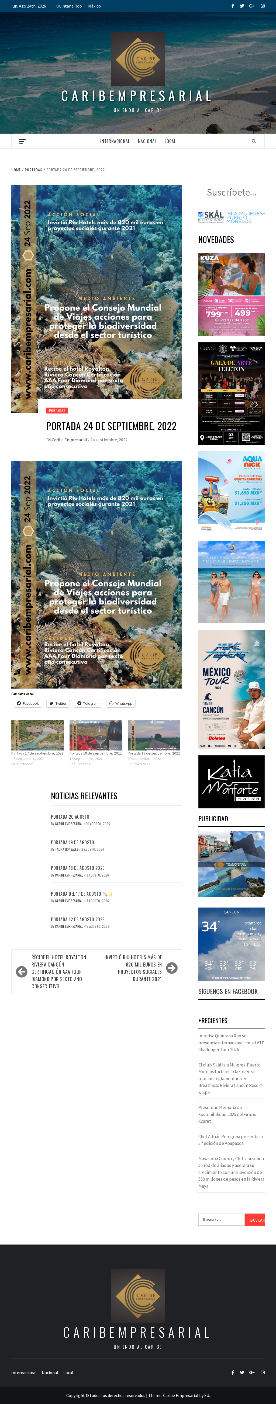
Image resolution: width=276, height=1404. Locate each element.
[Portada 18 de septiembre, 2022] (96, 735)
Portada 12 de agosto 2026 (78, 919)
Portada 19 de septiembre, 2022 (154, 753)
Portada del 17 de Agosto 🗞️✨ (82, 894)
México (94, 6)
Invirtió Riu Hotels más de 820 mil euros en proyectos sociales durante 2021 (133, 968)
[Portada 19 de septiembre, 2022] (154, 735)
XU (206, 1395)
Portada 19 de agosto (72, 842)
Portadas (57, 410)
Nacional (147, 141)
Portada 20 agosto (70, 817)
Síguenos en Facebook (228, 991)
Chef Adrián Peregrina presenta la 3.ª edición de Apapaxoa (230, 1140)
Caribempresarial (137, 95)
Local (170, 141)
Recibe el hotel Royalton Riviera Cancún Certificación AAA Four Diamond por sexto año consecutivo (59, 972)
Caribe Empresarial (70, 439)
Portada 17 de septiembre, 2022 (37, 753)
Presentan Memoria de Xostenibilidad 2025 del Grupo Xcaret (227, 1114)
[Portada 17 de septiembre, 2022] (37, 735)
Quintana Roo (69, 6)
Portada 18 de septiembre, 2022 (96, 753)
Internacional (115, 141)
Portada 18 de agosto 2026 (78, 868)
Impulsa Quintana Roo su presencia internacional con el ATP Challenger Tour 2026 (231, 1042)
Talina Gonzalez (67, 849)
